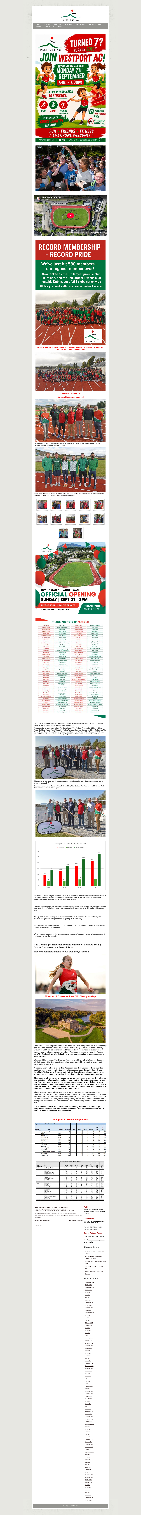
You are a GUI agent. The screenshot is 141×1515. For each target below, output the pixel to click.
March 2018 (88, 1300)
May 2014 (87, 1378)
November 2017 (89, 1307)
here (72, 947)
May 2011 (87, 1462)
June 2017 (88, 1315)
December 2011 (89, 1444)
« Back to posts (38, 1225)
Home (38, 25)
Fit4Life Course (76, 1220)
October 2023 (88, 1285)
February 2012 (89, 1439)
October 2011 (88, 1449)
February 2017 (89, 1323)
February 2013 (89, 1411)
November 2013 (89, 1393)
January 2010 (88, 1500)
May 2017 (87, 1318)
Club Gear (68, 25)
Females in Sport (94, 25)
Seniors (39, 27)
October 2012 (88, 1421)
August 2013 (88, 1399)
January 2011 (88, 1472)
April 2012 (87, 1434)
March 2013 (88, 1409)
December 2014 (89, 1366)
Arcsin (75, 1506)
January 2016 (88, 1340)
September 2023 (89, 1287)
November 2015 (89, 1345)
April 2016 (87, 1333)
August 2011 (88, 1454)
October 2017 (88, 1310)
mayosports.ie (77, 1215)
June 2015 (88, 1353)
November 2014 (89, 1368)
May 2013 (87, 1406)
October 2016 (88, 1325)
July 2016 (87, 1328)
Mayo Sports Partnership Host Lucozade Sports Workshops (51, 1207)
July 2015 (87, 1350)
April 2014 (87, 1381)
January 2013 (88, 1414)
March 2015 (88, 1361)
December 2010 (89, 1474)
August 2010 (88, 1482)
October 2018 (88, 1290)
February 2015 (89, 1363)
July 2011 (87, 1457)
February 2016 (89, 1338)
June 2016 (88, 1330)
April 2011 (87, 1464)
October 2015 (88, 1348)
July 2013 (87, 1401)
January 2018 (88, 1305)
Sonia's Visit (49, 27)
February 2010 (89, 1497)
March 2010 (88, 1495)
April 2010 (87, 1492)
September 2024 (89, 1282)
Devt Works (80, 25)
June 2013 (88, 1404)
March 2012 (88, 1437)
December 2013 (89, 1391)
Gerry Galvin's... (43, 1220)
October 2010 (88, 1480)
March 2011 (88, 1467)
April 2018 (87, 1297)
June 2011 (87, 1459)
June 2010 (88, 1487)
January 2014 (88, 1388)
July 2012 (87, 1426)
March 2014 (88, 1383)
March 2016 (88, 1335)
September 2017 (89, 1312)
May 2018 (87, 1295)
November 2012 (89, 1419)
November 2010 (89, 1477)
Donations (61, 27)
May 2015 (87, 1355)
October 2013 (88, 1396)
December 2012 (89, 1416)
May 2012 (87, 1431)
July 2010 (87, 1485)
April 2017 (87, 1320)
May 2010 (87, 1490)
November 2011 (89, 1447)
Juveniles (57, 25)
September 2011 (89, 1452)
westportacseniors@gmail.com (96, 1240)
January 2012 (88, 1442)
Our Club (47, 25)
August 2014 (88, 1371)
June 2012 (88, 1429)
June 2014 (88, 1376)
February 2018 (89, 1302)
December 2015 (89, 1343)
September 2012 (89, 1424)
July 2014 (87, 1373)
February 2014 (89, 1386)
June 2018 (88, 1292)
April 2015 (87, 1358)
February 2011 (89, 1469)
